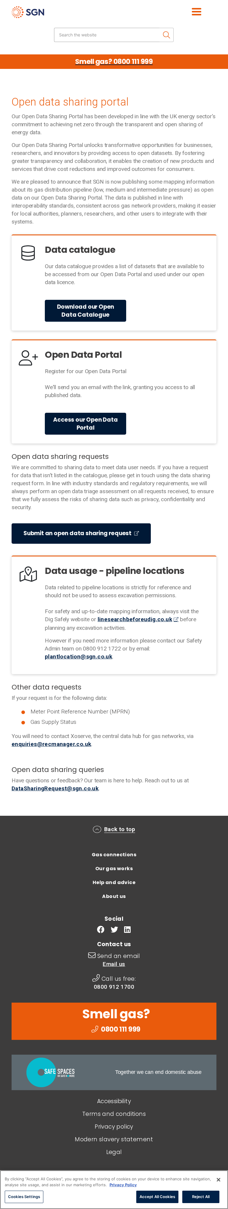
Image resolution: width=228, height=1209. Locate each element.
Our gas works (114, 868)
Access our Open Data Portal (85, 424)
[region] (114, 1189)
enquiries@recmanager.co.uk (51, 744)
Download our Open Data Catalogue (85, 311)
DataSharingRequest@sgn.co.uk (55, 788)
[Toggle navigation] (190, 11)
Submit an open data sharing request (78, 533)
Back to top (119, 829)
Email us (114, 964)
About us (114, 896)
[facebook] (100, 930)
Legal (114, 1152)
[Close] (218, 1179)
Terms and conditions (114, 1114)
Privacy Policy (123, 1184)
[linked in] (127, 930)
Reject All (201, 1196)
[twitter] (114, 930)
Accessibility (114, 1101)
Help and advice (114, 882)
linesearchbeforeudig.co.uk (135, 619)
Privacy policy (114, 1127)
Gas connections (114, 854)
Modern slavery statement (114, 1139)
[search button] (166, 35)
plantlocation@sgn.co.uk (78, 656)
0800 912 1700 (114, 986)
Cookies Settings (24, 1196)
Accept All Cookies (157, 1196)
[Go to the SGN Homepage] (45, 14)
